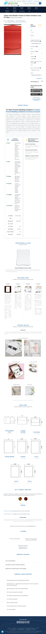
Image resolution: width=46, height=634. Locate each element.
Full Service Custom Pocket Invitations (15, 564)
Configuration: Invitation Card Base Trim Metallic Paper (36, 41)
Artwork (32, 72)
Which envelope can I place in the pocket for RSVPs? (17, 588)
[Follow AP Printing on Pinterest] (23, 622)
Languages (33, 56)
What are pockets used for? (12, 602)
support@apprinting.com (38, 1)
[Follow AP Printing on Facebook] (20, 622)
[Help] (40, 41)
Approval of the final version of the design (15, 568)
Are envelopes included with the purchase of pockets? (17, 595)
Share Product (40, 25)
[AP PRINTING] (11, 3)
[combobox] (36, 43)
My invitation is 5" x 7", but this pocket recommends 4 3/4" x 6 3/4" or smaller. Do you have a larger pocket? (23, 584)
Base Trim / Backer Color (35, 67)
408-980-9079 (30, 1)
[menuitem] (7, 8)
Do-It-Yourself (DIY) (10, 560)
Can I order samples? (11, 609)
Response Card (33, 51)
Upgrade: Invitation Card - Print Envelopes (36, 62)
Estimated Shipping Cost (35, 81)
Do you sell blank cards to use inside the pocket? (16, 606)
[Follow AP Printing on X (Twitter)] (18, 622)
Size (31, 30)
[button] (6, 261)
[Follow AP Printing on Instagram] (25, 622)
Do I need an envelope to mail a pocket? (15, 592)
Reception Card (33, 46)
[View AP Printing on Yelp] (28, 622)
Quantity (32, 35)
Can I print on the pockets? (12, 599)
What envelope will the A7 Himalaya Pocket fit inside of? (18, 580)
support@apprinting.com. (31, 526)
